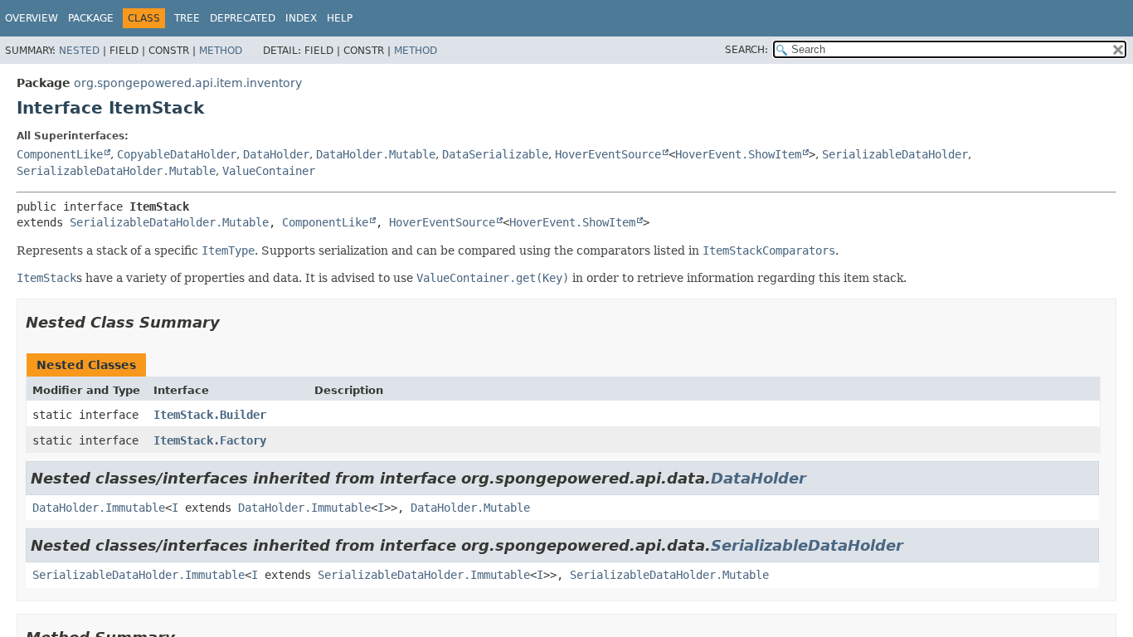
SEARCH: (746, 50)
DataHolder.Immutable (98, 507)
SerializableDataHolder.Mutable (116, 170)
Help (340, 18)
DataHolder (276, 154)
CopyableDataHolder (176, 154)
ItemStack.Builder (209, 414)
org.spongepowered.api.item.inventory (188, 83)
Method (220, 50)
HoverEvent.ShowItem (738, 154)
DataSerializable (495, 154)
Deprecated (242, 18)
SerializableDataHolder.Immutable (138, 574)
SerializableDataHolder (895, 154)
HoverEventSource (608, 154)
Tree (187, 18)
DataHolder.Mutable (375, 154)
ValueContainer (268, 170)
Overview (31, 18)
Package (91, 18)
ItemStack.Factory (209, 440)
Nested (79, 50)
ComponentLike (60, 154)
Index (301, 18)
